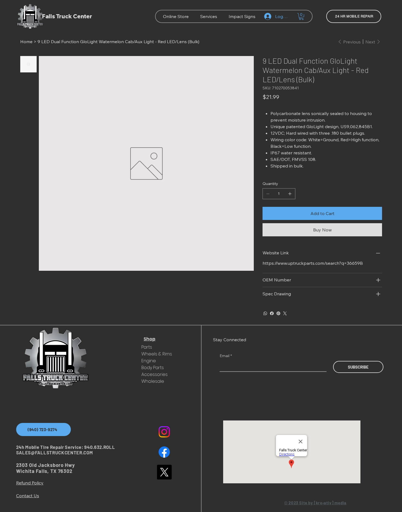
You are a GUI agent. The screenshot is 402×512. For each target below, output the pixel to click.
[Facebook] (272, 313)
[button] (301, 16)
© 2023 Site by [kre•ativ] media (315, 502)
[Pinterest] (278, 313)
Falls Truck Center (67, 16)
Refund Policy (29, 482)
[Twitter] (285, 313)
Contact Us (27, 495)
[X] (164, 471)
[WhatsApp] (265, 313)
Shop (149, 339)
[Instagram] (164, 431)
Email (226, 355)
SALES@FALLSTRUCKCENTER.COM (54, 452)
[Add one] (289, 193)
